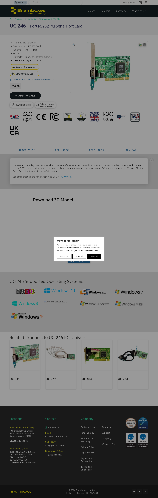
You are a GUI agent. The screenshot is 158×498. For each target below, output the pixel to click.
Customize (64, 256)
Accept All (94, 256)
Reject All (79, 256)
